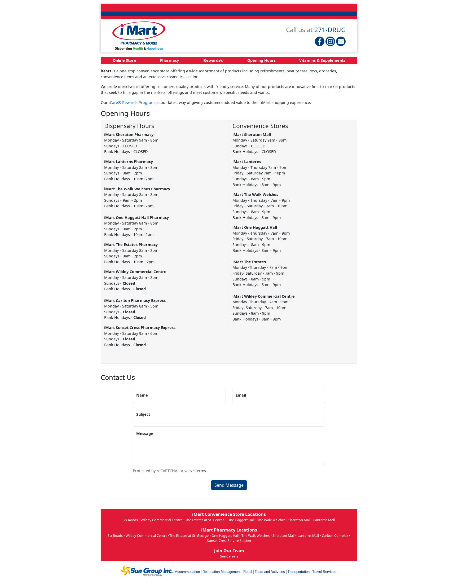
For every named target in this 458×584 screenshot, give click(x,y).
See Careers (229, 556)
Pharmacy (169, 60)
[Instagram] (330, 41)
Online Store (124, 60)
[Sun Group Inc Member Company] (147, 570)
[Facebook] (319, 41)
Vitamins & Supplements (322, 60)
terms (201, 470)
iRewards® (212, 60)
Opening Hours (261, 60)
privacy (185, 470)
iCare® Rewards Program (132, 102)
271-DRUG (330, 29)
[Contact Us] (341, 41)
